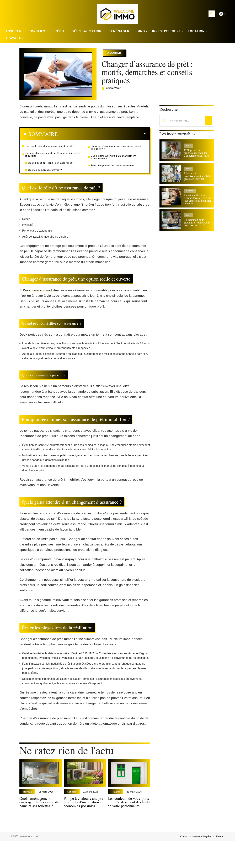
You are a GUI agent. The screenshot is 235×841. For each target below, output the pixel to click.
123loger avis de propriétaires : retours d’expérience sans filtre (196, 152)
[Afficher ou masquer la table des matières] (102, 134)
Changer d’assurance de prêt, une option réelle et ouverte (52, 154)
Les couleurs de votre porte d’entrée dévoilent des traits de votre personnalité (129, 802)
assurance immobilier (42, 290)
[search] (212, 13)
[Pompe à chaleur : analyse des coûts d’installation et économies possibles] (85, 773)
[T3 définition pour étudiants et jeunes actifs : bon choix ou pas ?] (171, 220)
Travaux (27, 791)
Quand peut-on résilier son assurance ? (51, 162)
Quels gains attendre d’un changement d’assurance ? (113, 157)
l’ (24, 290)
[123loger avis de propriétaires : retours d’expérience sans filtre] (171, 150)
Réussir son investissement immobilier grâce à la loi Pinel (198, 176)
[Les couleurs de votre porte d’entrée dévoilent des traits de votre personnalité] (129, 773)
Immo (188, 145)
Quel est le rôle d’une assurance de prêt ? (49, 146)
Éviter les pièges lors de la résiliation (112, 165)
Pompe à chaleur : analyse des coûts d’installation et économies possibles (83, 802)
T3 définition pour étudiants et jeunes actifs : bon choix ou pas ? (197, 222)
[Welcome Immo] (117, 14)
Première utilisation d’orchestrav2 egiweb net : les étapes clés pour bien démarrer (197, 199)
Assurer (114, 52)
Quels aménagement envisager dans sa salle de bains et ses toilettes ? (39, 802)
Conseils (71, 791)
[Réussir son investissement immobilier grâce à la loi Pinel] (171, 173)
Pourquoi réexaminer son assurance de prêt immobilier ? (116, 147)
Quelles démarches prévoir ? (45, 169)
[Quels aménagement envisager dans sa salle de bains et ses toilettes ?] (40, 773)
